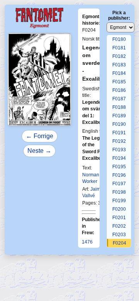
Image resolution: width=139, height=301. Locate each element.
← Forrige (39, 136)
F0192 (119, 141)
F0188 (119, 107)
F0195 (119, 166)
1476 (87, 242)
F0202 (119, 226)
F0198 (119, 192)
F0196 (119, 175)
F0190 (119, 124)
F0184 (119, 73)
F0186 (119, 90)
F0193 (119, 149)
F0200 (119, 209)
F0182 (119, 56)
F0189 (119, 115)
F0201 (119, 217)
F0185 (119, 82)
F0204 (119, 243)
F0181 (119, 48)
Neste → (39, 150)
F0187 (119, 98)
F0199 (119, 200)
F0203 (119, 234)
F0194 (119, 158)
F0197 (119, 183)
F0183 (119, 65)
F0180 (119, 39)
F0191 (119, 132)
